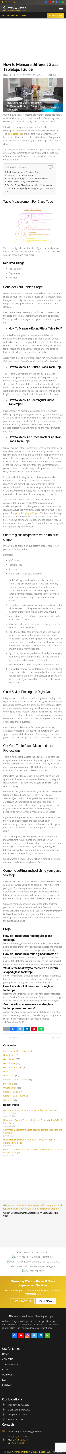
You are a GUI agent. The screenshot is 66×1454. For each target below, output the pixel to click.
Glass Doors (9, 1059)
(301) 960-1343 (20, 1439)
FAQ (4, 1379)
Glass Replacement (12, 1067)
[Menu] (61, 8)
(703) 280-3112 (19, 1443)
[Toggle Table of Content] (49, 167)
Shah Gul (52, 74)
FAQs (9, 191)
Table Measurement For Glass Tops (23, 172)
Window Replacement (14, 1095)
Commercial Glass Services (16, 1051)
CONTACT (7, 1384)
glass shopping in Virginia (27, 513)
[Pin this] (34, 1029)
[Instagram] (53, 2)
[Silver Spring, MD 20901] (5, 1409)
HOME (5, 1354)
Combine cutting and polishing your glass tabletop (30, 188)
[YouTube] (50, 2)
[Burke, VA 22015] (5, 1419)
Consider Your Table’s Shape (20, 175)
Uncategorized (10, 1087)
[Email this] (6, 1029)
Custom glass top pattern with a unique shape (28, 178)
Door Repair (9, 1055)
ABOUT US (7, 1359)
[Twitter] (56, 2)
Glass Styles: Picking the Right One (22, 181)
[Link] (14, 8)
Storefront (8, 1083)
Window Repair (10, 1091)
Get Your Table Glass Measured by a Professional (29, 185)
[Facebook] (46, 2)
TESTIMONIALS (10, 1364)
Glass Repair (9, 1063)
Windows (7, 1100)
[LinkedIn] (60, 2)
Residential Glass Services (16, 1079)
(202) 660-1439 (19, 1436)
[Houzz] (63, 2)
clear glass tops (15, 133)
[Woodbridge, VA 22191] (5, 1405)
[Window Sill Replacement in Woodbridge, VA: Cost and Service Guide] (33, 1205)
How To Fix (9, 1075)
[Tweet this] (20, 1029)
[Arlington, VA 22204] (5, 1414)
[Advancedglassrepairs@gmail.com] (5, 1431)
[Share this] (13, 1029)
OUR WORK (8, 1374)
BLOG (5, 1369)
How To (7, 1071)
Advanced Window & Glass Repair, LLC (31, 1451)
